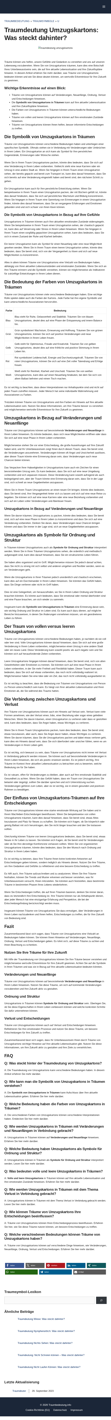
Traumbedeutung (17, 21)
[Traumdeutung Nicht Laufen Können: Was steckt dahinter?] (9, 1371)
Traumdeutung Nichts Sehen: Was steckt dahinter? (45, 1343)
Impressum (77, 1410)
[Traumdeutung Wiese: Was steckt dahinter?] (9, 1323)
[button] (14, 1265)
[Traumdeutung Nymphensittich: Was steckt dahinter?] (9, 1335)
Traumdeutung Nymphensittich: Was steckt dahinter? (46, 1331)
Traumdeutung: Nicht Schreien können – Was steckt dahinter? (51, 1355)
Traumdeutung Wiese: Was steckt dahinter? (41, 1319)
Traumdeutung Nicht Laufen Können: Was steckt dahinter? (49, 1367)
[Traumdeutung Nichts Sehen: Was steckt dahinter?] (9, 1347)
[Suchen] (101, 1300)
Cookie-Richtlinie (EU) (38, 1410)
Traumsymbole (43, 21)
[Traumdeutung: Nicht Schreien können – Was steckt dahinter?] (9, 1359)
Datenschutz (60, 1410)
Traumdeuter (19, 1391)
